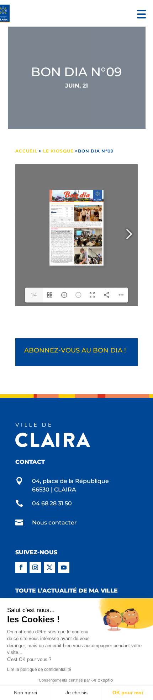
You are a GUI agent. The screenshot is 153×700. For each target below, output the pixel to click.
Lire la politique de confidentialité (39, 669)
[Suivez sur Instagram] (35, 567)
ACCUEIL (27, 151)
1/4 (34, 295)
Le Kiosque (58, 151)
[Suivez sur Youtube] (63, 567)
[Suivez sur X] (49, 567)
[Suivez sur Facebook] (21, 567)
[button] (139, 13)
